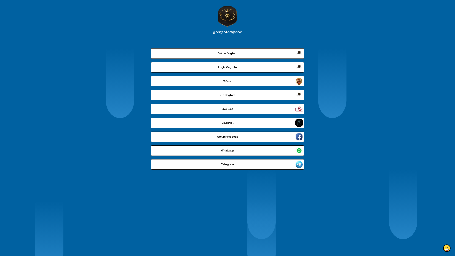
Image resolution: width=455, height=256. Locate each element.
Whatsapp (227, 150)
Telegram (227, 164)
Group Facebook (227, 136)
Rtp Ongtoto (227, 95)
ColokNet (227, 122)
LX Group (227, 81)
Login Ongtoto (227, 67)
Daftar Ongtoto (227, 53)
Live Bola (227, 109)
